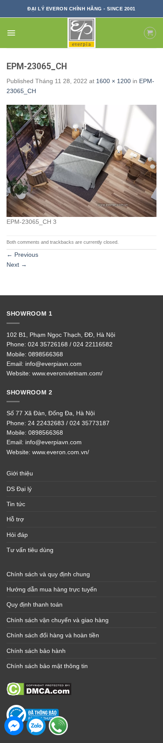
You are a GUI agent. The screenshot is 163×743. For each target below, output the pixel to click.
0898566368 (45, 354)
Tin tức (16, 504)
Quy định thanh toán (35, 604)
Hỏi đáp (17, 534)
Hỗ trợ (15, 519)
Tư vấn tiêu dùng (30, 549)
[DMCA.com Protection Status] (39, 688)
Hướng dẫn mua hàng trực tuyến (52, 589)
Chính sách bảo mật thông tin (47, 665)
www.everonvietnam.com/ (67, 373)
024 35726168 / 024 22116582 (70, 344)
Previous (22, 254)
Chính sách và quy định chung (48, 574)
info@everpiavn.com (53, 363)
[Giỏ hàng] (150, 33)
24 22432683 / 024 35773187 (69, 423)
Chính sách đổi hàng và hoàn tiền (53, 635)
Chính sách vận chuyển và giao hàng (58, 620)
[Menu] (11, 33)
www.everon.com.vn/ (60, 452)
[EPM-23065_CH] (81, 160)
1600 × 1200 (113, 81)
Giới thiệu (20, 473)
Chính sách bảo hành (36, 650)
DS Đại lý (19, 488)
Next (17, 264)
